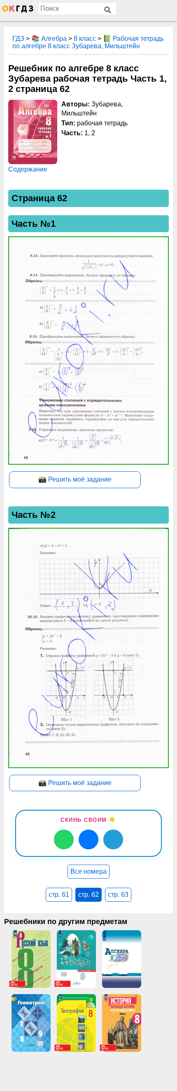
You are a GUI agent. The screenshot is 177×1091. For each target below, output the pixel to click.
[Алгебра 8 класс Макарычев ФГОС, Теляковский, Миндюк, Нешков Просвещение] (121, 959)
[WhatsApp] (64, 839)
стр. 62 (88, 894)
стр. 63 (118, 894)
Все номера (88, 871)
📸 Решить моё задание (75, 479)
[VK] (88, 839)
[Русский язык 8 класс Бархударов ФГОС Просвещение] (31, 959)
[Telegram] (113, 839)
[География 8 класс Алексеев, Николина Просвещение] (76, 1023)
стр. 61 (59, 894)
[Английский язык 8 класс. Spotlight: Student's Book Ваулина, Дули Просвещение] (76, 959)
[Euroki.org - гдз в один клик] (17, 10)
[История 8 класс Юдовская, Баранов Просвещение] (121, 1023)
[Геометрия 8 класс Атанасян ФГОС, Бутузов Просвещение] (31, 1023)
